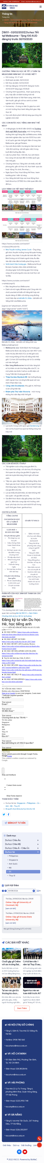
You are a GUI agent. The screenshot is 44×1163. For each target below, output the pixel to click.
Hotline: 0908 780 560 (15, 1040)
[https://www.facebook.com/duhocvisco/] (19, 1151)
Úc (38, 803)
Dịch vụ (16, 1145)
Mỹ (11, 806)
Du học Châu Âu (13, 840)
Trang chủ (6, 17)
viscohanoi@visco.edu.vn (16, 1046)
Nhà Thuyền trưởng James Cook (18, 250)
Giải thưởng (26, 1145)
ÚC (10, 872)
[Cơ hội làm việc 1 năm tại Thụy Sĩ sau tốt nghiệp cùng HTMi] (32, 961)
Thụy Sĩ (12, 876)
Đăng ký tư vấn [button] (16, 823)
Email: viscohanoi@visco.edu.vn (31, 1)
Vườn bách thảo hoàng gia (16, 264)
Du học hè (10, 852)
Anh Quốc (13, 864)
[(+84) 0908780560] (39, 1138)
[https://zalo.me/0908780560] (39, 1145)
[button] (40, 7)
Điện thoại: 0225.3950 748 (17, 1101)
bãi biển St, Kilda (25, 298)
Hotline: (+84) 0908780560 (11, 1)
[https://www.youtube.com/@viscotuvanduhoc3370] (25, 1151)
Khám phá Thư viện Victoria (18, 392)
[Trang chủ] (10, 6)
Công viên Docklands (15, 386)
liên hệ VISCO (21, 613)
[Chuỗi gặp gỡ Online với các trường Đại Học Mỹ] (11, 961)
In (40, 891)
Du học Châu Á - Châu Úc (17, 848)
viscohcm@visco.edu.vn (16, 1075)
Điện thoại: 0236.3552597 (17, 1130)
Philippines (31, 803)
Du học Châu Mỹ (13, 844)
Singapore (21, 803)
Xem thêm (22, 1008)
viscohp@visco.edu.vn (15, 1107)
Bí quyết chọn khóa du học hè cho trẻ (20, 809)
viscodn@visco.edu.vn (15, 1136)
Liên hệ (36, 1145)
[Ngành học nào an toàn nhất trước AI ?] (32, 990)
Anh (7, 806)
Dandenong (34, 426)
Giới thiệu (7, 1145)
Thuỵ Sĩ (17, 806)
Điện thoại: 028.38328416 (16, 1069)
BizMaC (34, 1159)
